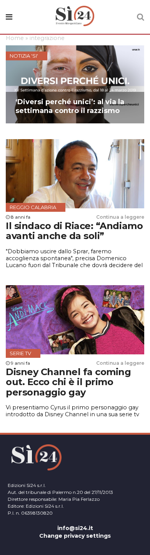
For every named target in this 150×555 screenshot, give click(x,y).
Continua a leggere (120, 217)
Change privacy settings (75, 535)
